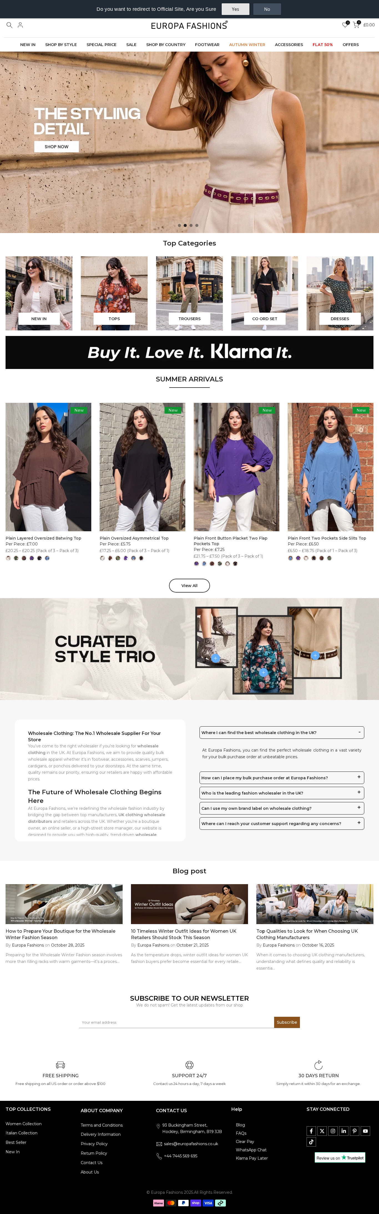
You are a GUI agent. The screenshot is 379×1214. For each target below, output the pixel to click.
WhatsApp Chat (251, 1149)
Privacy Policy (94, 1143)
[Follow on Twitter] (322, 1131)
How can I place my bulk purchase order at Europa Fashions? (264, 777)
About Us (90, 1172)
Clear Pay (245, 1141)
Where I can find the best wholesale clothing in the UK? (259, 732)
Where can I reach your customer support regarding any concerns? (271, 823)
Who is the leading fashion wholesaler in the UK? (252, 793)
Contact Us (91, 1162)
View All (189, 585)
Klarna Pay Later (252, 1158)
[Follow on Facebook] (311, 1131)
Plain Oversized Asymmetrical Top (134, 538)
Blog (240, 1124)
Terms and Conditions (102, 1125)
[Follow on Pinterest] (354, 1131)
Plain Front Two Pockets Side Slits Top (327, 538)
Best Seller (16, 1142)
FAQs (241, 1133)
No (267, 9)
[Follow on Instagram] (333, 1131)
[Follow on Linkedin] (343, 1131)
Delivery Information (101, 1134)
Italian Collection (21, 1132)
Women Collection (24, 1123)
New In (13, 1151)
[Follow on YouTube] (365, 1131)
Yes (235, 9)
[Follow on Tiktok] (311, 1142)
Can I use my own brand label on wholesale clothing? (256, 808)
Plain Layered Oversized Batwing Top (43, 538)
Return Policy (94, 1153)
